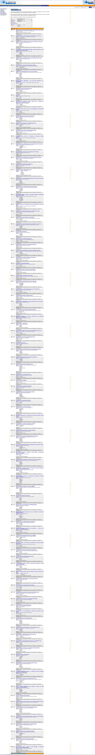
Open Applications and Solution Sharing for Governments (26, 257)
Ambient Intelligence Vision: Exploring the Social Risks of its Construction (28, 35)
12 (18, 753)
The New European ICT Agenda (21, 380)
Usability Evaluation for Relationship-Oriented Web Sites (25, 521)
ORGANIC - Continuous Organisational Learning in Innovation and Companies (29, 41)
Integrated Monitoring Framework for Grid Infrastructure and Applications (28, 459)
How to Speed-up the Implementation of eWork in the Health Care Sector (28, 250)
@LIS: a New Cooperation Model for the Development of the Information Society (29, 444)
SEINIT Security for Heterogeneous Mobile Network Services (26, 678)
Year (12, 28)
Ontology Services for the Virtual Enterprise (23, 406)
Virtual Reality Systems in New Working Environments (25, 391)
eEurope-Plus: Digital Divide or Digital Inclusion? (24, 295)
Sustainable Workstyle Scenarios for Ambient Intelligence (26, 430)
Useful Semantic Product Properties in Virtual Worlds (25, 217)
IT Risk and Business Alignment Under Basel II (24, 386)
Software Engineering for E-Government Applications (25, 738)
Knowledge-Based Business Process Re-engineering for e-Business (27, 151)
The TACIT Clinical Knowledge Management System (25, 556)
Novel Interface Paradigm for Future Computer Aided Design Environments (28, 330)
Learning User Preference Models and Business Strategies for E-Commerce (28, 223)
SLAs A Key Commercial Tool (21, 342)
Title (16, 28)
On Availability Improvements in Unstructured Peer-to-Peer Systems (27, 592)
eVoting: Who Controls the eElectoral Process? (24, 88)
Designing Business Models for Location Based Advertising (26, 244)
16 (21, 753)
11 (17, 753)
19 (24, 753)
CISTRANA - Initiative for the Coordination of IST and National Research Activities (30, 701)
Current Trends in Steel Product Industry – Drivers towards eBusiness (28, 627)
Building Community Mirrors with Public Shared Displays (26, 269)
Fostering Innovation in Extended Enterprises (23, 169)
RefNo (14, 28)
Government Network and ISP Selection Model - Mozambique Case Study (28, 349)
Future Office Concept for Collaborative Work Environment (26, 309)
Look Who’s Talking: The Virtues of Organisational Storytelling (26, 598)
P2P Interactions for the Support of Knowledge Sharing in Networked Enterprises (29, 178)
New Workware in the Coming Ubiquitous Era (23, 374)
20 (25, 753)
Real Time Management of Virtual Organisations (24, 618)
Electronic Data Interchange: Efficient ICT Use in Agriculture (26, 281)
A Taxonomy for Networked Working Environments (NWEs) (26, 535)
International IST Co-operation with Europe (23, 400)
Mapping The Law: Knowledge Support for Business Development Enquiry (28, 157)
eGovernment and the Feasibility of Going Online (24, 275)
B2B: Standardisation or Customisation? (23, 654)
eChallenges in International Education (22, 263)
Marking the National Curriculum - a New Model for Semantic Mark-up (28, 647)
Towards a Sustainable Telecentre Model (23, 695)
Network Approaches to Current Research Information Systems (26, 662)
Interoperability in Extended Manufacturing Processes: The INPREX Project (28, 640)
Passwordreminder (93, 7)
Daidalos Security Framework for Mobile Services (24, 364)
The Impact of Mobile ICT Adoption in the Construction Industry (27, 578)
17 (22, 753)
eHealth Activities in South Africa (21, 323)
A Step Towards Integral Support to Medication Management (26, 549)
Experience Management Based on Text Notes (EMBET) (25, 486)
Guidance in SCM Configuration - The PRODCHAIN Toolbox (26, 123)
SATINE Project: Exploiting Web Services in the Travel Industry (26, 71)
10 (16, 753)
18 (23, 753)
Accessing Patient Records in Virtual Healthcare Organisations (26, 707)
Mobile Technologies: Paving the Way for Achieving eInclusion (26, 186)
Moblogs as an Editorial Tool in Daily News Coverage (25, 731)
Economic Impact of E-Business (21, 231)
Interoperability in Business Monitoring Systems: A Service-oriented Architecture (29, 716)
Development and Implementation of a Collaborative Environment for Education (29, 301)
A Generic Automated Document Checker (23, 495)
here (31, 12)
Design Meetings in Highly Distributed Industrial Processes (26, 634)
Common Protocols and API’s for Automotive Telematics (25, 423)
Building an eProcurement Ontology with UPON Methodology (26, 504)
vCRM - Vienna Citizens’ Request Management (24, 238)
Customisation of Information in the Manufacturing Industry (26, 130)
